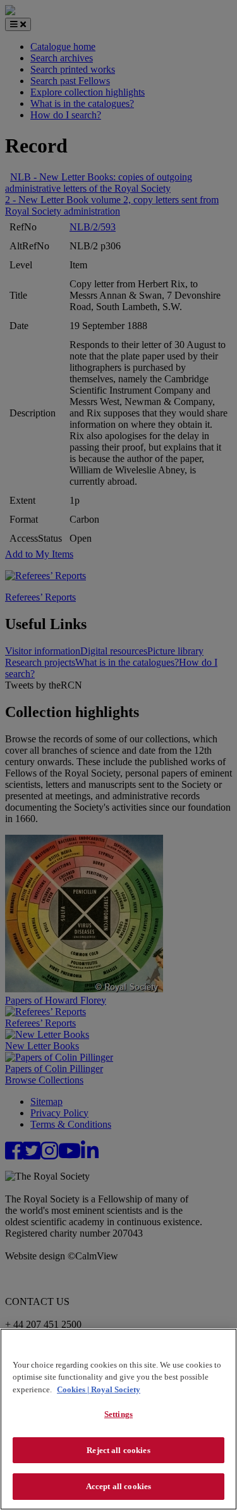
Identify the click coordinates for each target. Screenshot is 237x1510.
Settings (118, 1414)
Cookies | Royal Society (98, 1389)
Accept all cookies (118, 1486)
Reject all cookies (118, 1450)
